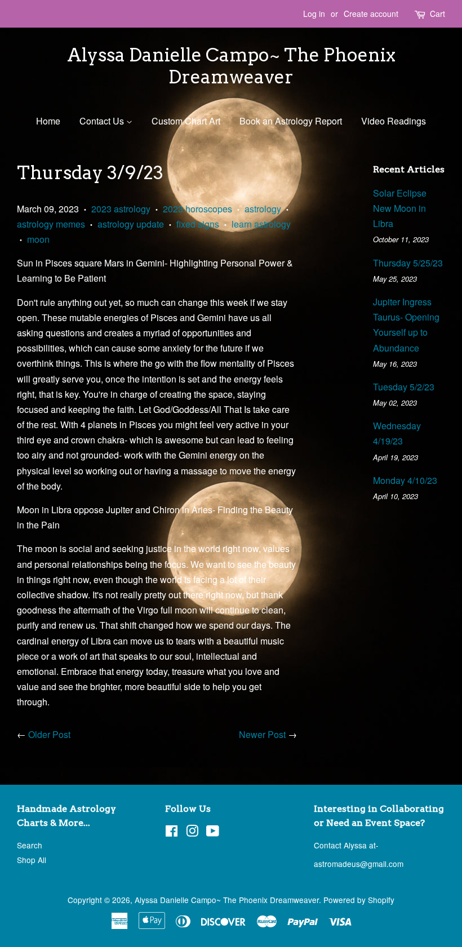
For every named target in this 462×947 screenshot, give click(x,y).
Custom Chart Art (186, 120)
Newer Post (262, 734)
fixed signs (197, 223)
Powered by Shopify (358, 899)
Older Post (49, 734)
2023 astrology (120, 208)
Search (29, 845)
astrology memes (51, 223)
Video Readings (393, 120)
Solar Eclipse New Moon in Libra (400, 208)
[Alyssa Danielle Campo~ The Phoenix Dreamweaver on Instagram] (192, 832)
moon (38, 239)
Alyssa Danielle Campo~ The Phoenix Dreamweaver (231, 66)
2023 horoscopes (197, 208)
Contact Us (102, 120)
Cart (437, 13)
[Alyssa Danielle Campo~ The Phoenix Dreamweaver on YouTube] (212, 832)
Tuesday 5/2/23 (403, 386)
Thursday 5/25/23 (408, 262)
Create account (371, 13)
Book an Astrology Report (290, 120)
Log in (314, 13)
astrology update (130, 223)
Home (48, 120)
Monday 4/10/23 (405, 480)
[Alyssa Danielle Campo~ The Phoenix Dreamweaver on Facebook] (171, 832)
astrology (263, 208)
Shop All (31, 859)
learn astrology (261, 223)
